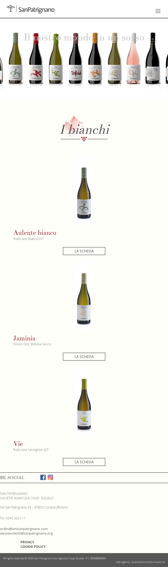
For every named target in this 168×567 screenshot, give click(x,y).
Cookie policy (32, 546)
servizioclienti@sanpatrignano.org (26, 533)
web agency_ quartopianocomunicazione (140, 562)
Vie (18, 444)
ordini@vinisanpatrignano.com (24, 528)
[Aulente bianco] (84, 190)
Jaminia (24, 338)
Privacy (27, 542)
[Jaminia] (84, 296)
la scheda (84, 251)
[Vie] (84, 401)
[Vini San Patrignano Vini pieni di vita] (30, 9)
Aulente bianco (34, 232)
